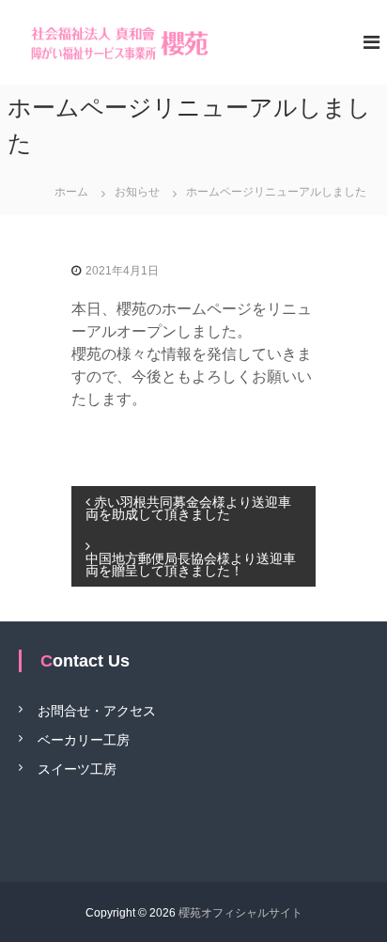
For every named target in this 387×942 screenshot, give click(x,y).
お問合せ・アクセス (97, 709)
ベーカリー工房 (84, 738)
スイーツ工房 (77, 768)
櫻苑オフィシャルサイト (240, 912)
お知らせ (137, 191)
